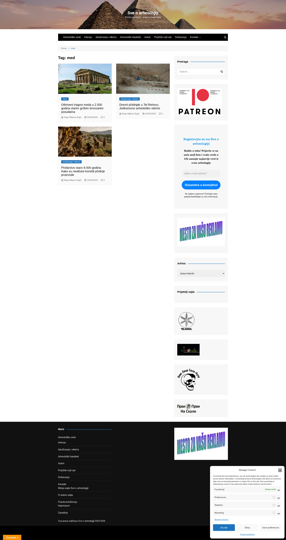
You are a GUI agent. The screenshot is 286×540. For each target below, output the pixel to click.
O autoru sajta (65, 495)
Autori (147, 37)
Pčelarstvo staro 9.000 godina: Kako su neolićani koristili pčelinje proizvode (83, 171)
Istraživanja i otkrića (106, 37)
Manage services (221, 520)
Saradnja (63, 512)
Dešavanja (180, 37)
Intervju (88, 37)
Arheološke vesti (72, 37)
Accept (223, 527)
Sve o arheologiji (143, 12)
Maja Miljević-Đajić (72, 117)
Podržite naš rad (162, 37)
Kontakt (194, 37)
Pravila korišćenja (247, 534)
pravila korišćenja (192, 197)
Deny (247, 527)
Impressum (64, 505)
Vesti (65, 99)
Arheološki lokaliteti (130, 37)
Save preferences (270, 527)
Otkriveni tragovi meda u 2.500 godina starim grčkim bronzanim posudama (82, 108)
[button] (280, 470)
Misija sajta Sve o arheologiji (73, 488)
